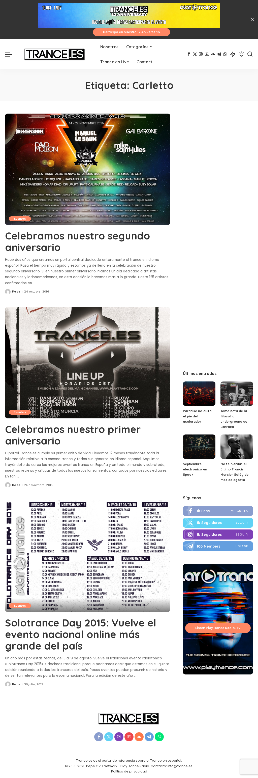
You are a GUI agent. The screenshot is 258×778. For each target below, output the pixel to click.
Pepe (16, 291)
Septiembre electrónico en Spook (195, 469)
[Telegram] (219, 54)
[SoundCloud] (213, 54)
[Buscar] (250, 54)
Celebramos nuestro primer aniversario (73, 435)
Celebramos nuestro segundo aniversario (77, 241)
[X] (195, 54)
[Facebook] (189, 54)
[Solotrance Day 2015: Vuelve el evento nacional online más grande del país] (87, 556)
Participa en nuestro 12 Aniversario (131, 32)
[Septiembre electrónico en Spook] (199, 446)
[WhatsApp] (225, 54)
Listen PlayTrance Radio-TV (218, 628)
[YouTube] (207, 54)
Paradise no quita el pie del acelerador (197, 416)
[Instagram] (201, 54)
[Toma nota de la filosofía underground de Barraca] (236, 393)
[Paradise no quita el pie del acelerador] (199, 393)
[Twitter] (218, 523)
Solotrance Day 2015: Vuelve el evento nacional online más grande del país (80, 634)
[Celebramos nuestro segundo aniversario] (87, 169)
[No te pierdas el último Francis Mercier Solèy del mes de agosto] (236, 446)
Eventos (20, 218)
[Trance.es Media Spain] (55, 54)
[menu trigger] (11, 54)
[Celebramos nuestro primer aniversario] (87, 362)
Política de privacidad (129, 771)
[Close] (252, 19)
